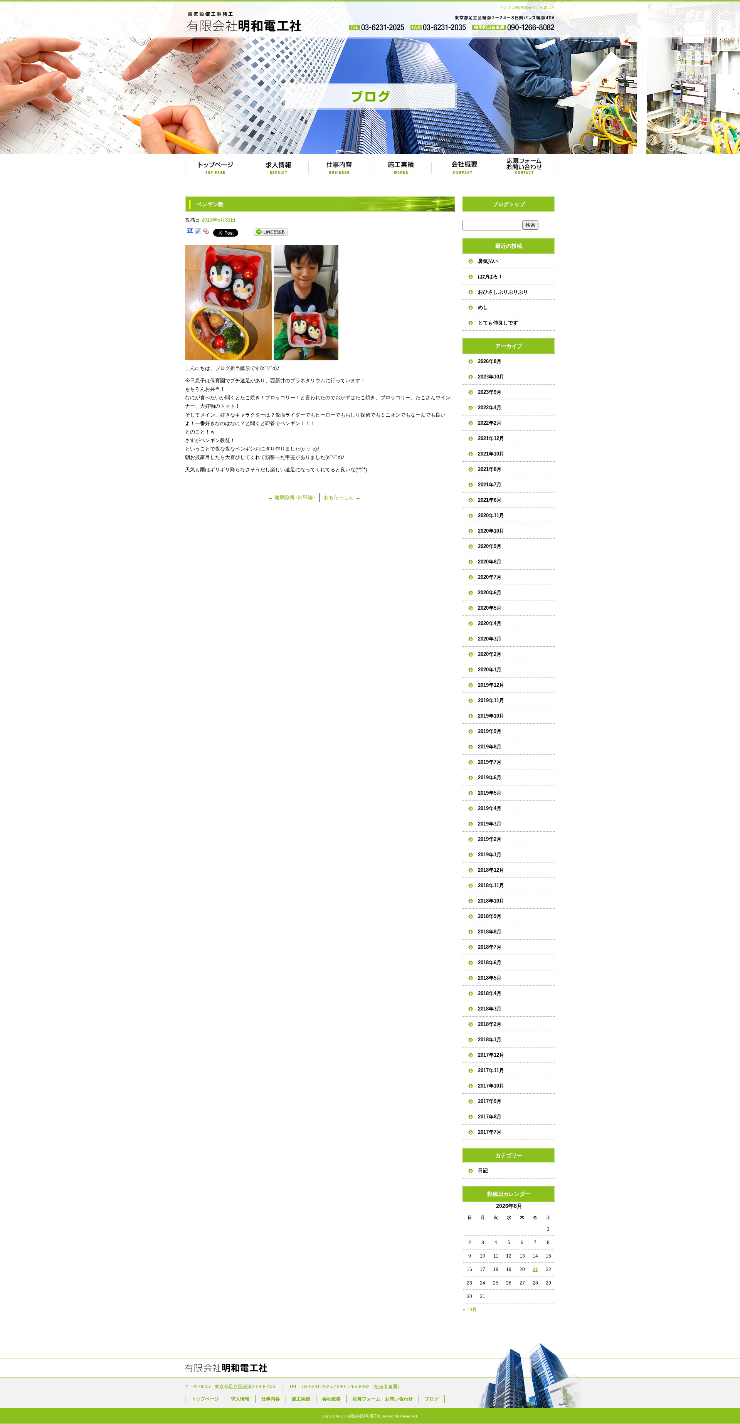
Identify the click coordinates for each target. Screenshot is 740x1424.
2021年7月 (489, 485)
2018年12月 (491, 870)
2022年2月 (489, 423)
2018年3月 (489, 1009)
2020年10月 (491, 531)
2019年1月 (489, 854)
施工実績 (401, 167)
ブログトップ (509, 204)
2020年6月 (489, 592)
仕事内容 (339, 167)
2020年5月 (489, 608)
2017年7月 (489, 1132)
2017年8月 (489, 1117)
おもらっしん (342, 497)
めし (483, 307)
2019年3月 (489, 824)
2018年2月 (489, 1024)
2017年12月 (491, 1055)
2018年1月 (489, 1039)
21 (535, 1269)
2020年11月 (491, 515)
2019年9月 (489, 731)
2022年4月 (489, 407)
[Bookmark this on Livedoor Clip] (198, 232)
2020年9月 (489, 546)
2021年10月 (491, 454)
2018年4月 (489, 993)
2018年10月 (491, 901)
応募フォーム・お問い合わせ (524, 167)
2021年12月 (491, 438)
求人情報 (277, 167)
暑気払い (488, 261)
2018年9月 (489, 916)
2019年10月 (491, 716)
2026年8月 (489, 361)
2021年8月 (489, 469)
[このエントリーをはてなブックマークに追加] (190, 232)
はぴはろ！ (490, 276)
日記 (483, 1170)
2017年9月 (489, 1101)
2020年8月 (489, 562)
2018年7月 (489, 947)
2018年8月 (489, 932)
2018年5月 (489, 978)
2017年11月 (491, 1070)
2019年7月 (489, 762)
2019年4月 (489, 808)
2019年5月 (489, 793)
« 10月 (470, 1309)
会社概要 (462, 167)
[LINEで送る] (271, 232)
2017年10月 (491, 1086)
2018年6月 (489, 962)
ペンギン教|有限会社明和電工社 (527, 7)
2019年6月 (489, 777)
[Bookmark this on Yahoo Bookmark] (206, 232)
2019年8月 (489, 747)
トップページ (216, 167)
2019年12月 (491, 685)
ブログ (432, 1399)
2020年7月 (489, 577)
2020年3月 (489, 639)
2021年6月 (489, 500)
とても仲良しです (498, 323)
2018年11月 (491, 885)
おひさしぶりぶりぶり (503, 292)
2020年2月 (489, 654)
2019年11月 (491, 700)
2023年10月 (491, 377)
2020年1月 (489, 669)
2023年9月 (489, 392)
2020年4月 (489, 623)
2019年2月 (489, 839)
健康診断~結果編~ (292, 497)
